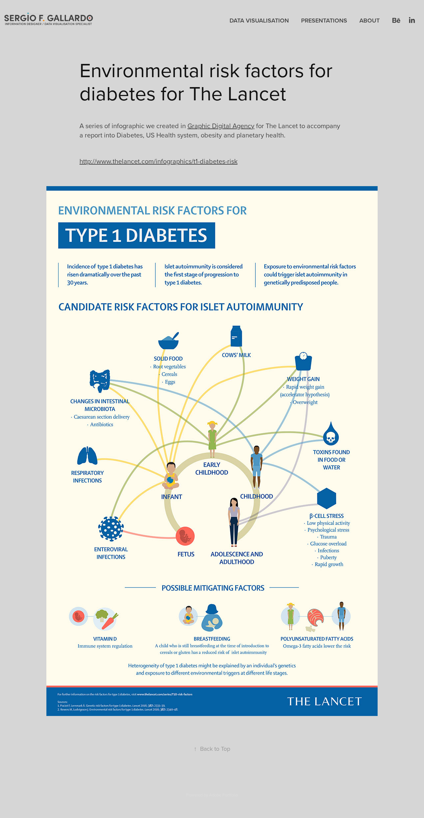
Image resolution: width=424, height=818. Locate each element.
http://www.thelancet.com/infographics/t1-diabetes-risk (159, 161)
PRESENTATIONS (324, 20)
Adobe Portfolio (223, 795)
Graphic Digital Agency (220, 125)
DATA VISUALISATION (259, 20)
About (369, 20)
